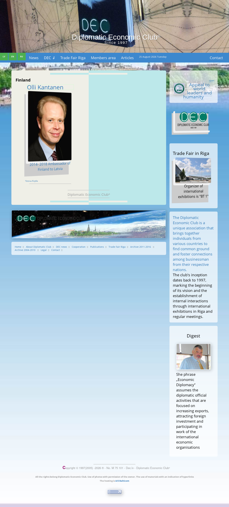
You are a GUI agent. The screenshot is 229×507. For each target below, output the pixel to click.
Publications (97, 246)
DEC (49, 57)
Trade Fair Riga (72, 57)
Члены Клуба (31, 180)
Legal (44, 250)
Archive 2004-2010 (25, 250)
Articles (127, 57)
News (34, 57)
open (211, 80)
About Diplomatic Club (38, 246)
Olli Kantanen (45, 87)
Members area (103, 57)
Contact (216, 57)
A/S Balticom (122, 480)
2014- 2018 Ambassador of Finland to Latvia (50, 166)
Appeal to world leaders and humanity (197, 91)
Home (18, 246)
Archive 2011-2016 (141, 246)
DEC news (61, 246)
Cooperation (78, 246)
